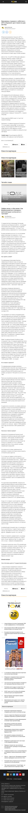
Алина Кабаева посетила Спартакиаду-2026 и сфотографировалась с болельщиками (15, 624)
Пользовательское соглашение (11, 807)
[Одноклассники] (10, 32)
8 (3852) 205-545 (6, 798)
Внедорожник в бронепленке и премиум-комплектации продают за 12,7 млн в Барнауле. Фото (14, 731)
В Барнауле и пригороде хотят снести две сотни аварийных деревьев (14, 741)
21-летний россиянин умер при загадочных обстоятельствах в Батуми (15, 673)
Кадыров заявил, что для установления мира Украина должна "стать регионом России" (13, 196)
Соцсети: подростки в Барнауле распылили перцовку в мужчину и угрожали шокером (15, 715)
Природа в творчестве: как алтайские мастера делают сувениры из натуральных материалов (15, 746)
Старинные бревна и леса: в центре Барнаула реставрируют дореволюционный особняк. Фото (15, 752)
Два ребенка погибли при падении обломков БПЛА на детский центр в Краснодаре (13, 725)
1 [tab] (9, 204)
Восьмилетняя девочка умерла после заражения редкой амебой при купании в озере (14, 633)
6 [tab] (19, 204)
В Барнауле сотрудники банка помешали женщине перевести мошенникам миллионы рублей (14, 678)
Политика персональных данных (11, 806)
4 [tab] (15, 204)
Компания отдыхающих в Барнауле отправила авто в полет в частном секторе (14, 711)
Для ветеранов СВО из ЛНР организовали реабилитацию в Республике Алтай (14, 628)
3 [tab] (13, 204)
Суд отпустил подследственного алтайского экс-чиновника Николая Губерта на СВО (15, 683)
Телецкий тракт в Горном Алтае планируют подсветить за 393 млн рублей (15, 761)
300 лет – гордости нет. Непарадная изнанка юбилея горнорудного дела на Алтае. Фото (15, 757)
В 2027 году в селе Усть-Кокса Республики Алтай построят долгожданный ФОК (14, 692)
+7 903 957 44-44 (6, 794)
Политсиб (6, 28)
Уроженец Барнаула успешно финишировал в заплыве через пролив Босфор (15, 720)
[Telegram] (3, 32)
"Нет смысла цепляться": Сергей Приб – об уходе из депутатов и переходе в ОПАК (14, 765)
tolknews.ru (7, 783)
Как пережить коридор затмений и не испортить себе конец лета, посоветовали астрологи (14, 736)
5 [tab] (17, 204)
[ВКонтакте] (7, 32)
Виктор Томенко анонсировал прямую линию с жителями (13, 696)
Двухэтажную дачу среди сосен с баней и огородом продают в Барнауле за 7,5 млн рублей (14, 701)
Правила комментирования (10, 808)
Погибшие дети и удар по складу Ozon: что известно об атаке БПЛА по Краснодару (14, 687)
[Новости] (15, 144)
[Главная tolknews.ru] (14, 2)
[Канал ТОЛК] (23, 144)
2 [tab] (11, 204)
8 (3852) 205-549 (6, 799)
